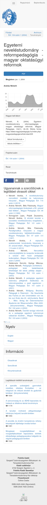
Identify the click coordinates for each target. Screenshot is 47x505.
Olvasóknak (12, 360)
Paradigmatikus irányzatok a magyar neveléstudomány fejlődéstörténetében (26, 231)
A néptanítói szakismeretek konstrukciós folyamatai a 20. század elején (26, 243)
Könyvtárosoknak (14, 370)
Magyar (11, 341)
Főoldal (9, 32)
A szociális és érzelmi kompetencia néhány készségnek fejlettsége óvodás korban (23, 422)
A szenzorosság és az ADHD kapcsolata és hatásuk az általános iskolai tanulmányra (23, 401)
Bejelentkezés (39, 2)
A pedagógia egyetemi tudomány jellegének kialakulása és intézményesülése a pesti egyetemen (26, 280)
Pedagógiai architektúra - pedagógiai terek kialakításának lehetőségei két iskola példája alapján (26, 268)
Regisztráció (25, 2)
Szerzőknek (12, 365)
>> (9, 322)
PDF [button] (23, 73)
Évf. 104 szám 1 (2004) (17, 35)
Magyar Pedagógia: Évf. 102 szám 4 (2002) (26, 306)
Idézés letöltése (13, 143)
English (10, 335)
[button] (9, 180)
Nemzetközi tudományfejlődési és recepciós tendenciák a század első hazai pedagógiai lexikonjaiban (26, 254)
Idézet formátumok (15, 139)
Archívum (37, 32)
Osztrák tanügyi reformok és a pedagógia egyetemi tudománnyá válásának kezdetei (26, 313)
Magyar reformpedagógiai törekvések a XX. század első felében (26, 208)
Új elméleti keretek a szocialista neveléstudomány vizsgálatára (26, 219)
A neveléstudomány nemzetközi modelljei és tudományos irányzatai (26, 198)
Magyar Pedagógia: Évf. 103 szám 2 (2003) (26, 316)
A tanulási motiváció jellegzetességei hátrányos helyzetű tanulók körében (23, 412)
